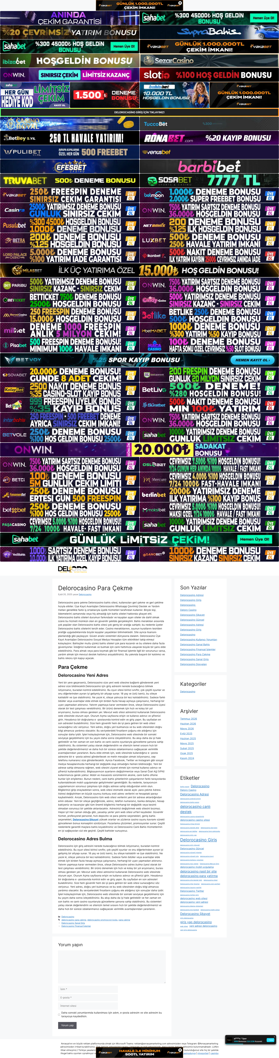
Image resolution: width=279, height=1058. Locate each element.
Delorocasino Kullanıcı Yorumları (198, 639)
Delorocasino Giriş (190, 600)
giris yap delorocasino (196, 922)
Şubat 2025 (187, 748)
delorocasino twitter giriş (189, 895)
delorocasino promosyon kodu (102, 920)
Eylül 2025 (186, 733)
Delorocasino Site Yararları (190, 884)
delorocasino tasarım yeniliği (190, 888)
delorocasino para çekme (73, 920)
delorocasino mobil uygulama (197, 867)
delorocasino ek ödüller (188, 831)
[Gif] (139, 270)
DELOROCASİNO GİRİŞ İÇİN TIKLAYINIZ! (139, 112)
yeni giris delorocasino (188, 930)
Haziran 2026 (188, 723)
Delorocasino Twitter (192, 891)
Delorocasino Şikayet (192, 614)
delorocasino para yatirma (199, 876)
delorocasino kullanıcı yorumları (191, 860)
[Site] (69, 195)
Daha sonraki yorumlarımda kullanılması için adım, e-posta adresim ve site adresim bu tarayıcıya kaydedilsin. (111, 1014)
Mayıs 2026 (187, 728)
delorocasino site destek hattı (191, 880)
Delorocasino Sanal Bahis (195, 644)
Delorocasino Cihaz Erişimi (190, 824)
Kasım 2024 (187, 758)
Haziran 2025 (188, 738)
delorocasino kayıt (207, 856)
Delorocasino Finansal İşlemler (76, 926)
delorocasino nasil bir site (198, 871)
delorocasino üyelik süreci (210, 910)
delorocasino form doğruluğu (209, 831)
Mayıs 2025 (187, 743)
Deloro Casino (188, 610)
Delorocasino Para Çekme (195, 654)
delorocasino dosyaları (209, 828)
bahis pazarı (184, 787)
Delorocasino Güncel (192, 619)
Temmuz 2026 (188, 718)
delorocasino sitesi (211, 880)
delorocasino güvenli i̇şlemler (191, 853)
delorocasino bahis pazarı (189, 802)
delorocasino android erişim (190, 799)
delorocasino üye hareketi (189, 910)
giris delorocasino (186, 918)
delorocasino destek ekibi (189, 828)
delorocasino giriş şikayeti (190, 845)
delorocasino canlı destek (195, 809)
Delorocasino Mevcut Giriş (209, 864)
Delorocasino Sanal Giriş (73, 923)
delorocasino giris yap (188, 835)
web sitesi (184, 926)
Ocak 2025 (186, 753)
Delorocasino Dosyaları (193, 664)
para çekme (124, 920)
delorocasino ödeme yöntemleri (191, 906)
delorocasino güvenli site (189, 856)
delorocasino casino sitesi (195, 820)
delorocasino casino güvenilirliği (192, 816)
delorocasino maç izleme (189, 864)
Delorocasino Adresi (192, 595)
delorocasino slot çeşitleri (210, 884)
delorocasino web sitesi (193, 898)
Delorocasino (67, 916)
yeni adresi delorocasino (203, 926)
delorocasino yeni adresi (194, 902)
